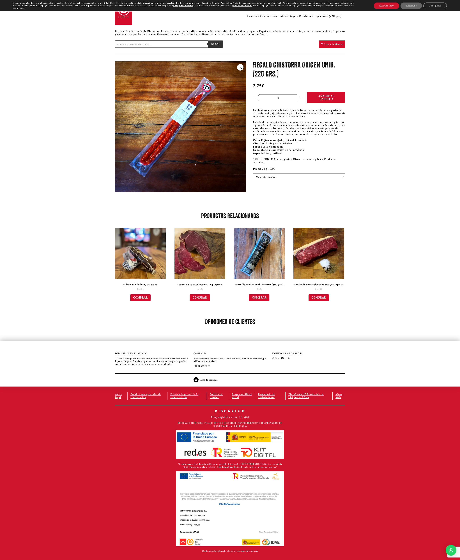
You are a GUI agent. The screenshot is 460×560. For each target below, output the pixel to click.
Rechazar (411, 5)
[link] (273, 358)
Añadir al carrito (326, 98)
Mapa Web (338, 396)
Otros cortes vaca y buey (308, 159)
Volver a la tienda (332, 44)
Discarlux (251, 16)
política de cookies (242, 5)
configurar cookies (183, 5)
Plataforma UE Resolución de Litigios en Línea (306, 396)
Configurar (435, 5)
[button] (240, 67)
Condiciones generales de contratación (145, 396)
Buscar (215, 44)
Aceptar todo (386, 5)
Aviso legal (118, 396)
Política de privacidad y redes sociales (184, 396)
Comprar (140, 297)
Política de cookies (216, 396)
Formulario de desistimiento (266, 396)
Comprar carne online (273, 16)
